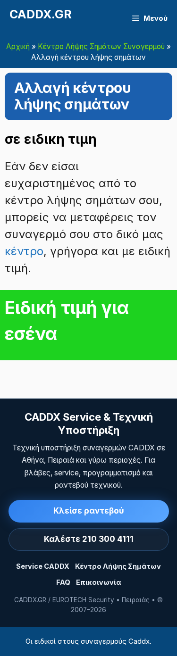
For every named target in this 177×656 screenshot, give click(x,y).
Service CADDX (42, 566)
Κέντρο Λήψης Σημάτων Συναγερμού (101, 46)
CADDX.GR (40, 14)
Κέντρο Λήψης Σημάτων (118, 566)
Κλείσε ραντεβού (88, 510)
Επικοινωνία (98, 582)
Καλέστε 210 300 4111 (89, 539)
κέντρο (24, 251)
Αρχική (18, 46)
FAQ (63, 582)
